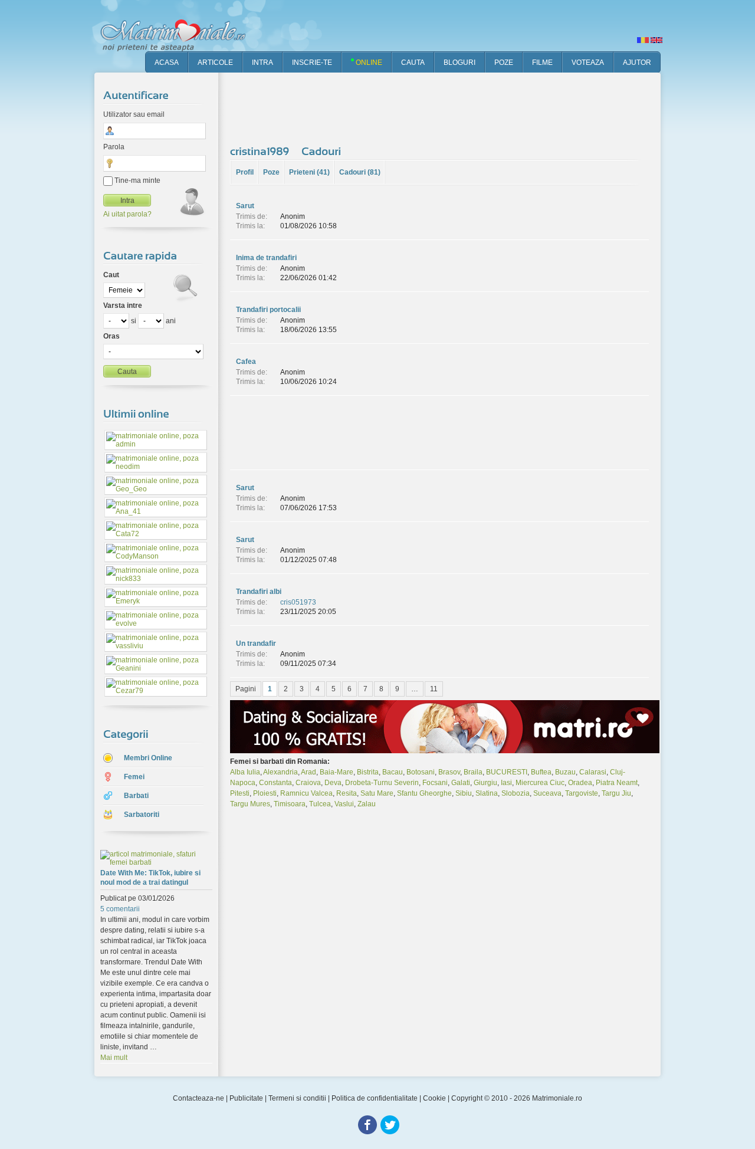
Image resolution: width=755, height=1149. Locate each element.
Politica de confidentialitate (374, 1098)
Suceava (547, 793)
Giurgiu (485, 783)
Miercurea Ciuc (540, 783)
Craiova (308, 783)
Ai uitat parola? (127, 214)
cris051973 (298, 602)
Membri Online (148, 758)
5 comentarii (120, 909)
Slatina (486, 793)
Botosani (420, 772)
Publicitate (246, 1098)
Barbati (136, 796)
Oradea (580, 783)
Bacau (392, 772)
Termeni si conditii (297, 1098)
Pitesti (240, 793)
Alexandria (280, 772)
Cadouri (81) (359, 172)
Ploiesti (265, 793)
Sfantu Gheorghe (424, 793)
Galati (460, 783)
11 (434, 689)
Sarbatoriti (141, 814)
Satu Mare (376, 793)
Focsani (435, 783)
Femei (134, 777)
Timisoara (290, 804)
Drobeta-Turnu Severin (382, 783)
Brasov (449, 772)
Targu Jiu (616, 793)
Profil (245, 172)
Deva (333, 783)
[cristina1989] (261, 151)
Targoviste (581, 793)
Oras (111, 336)
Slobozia (515, 793)
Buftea (541, 772)
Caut (111, 275)
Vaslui (344, 804)
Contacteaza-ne (198, 1098)
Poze (271, 172)
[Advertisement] (444, 106)
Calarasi (592, 772)
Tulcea (320, 804)
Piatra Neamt (617, 783)
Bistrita (368, 772)
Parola (113, 147)
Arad (308, 772)
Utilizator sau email (134, 114)
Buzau (565, 772)
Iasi (506, 783)
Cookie (434, 1098)
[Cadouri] (322, 151)
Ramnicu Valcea (306, 793)
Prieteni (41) (309, 172)
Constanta (275, 783)
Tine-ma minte (136, 180)
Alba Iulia (245, 772)
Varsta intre (122, 305)
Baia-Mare (336, 772)
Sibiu (463, 793)
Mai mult (113, 1057)
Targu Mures (250, 804)
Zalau (366, 804)
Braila (473, 772)
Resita (346, 793)
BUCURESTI (506, 772)
